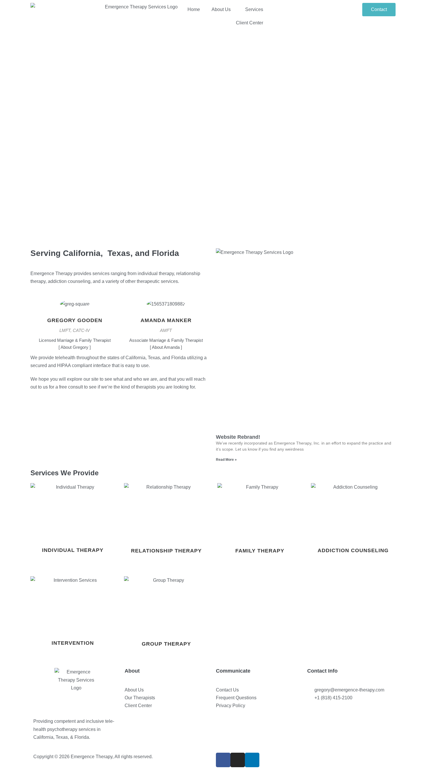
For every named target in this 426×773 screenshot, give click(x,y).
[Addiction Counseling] (353, 511)
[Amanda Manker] (166, 307)
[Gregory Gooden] (75, 307)
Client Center (249, 22)
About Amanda (166, 347)
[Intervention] (72, 604)
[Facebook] (223, 760)
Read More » (226, 460)
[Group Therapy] (166, 604)
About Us (221, 9)
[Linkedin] (252, 760)
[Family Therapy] (259, 511)
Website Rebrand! (238, 437)
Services (254, 9)
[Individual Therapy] (72, 511)
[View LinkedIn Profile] (78, 313)
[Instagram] (237, 760)
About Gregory (74, 347)
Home (193, 9)
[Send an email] (67, 313)
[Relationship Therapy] (166, 511)
